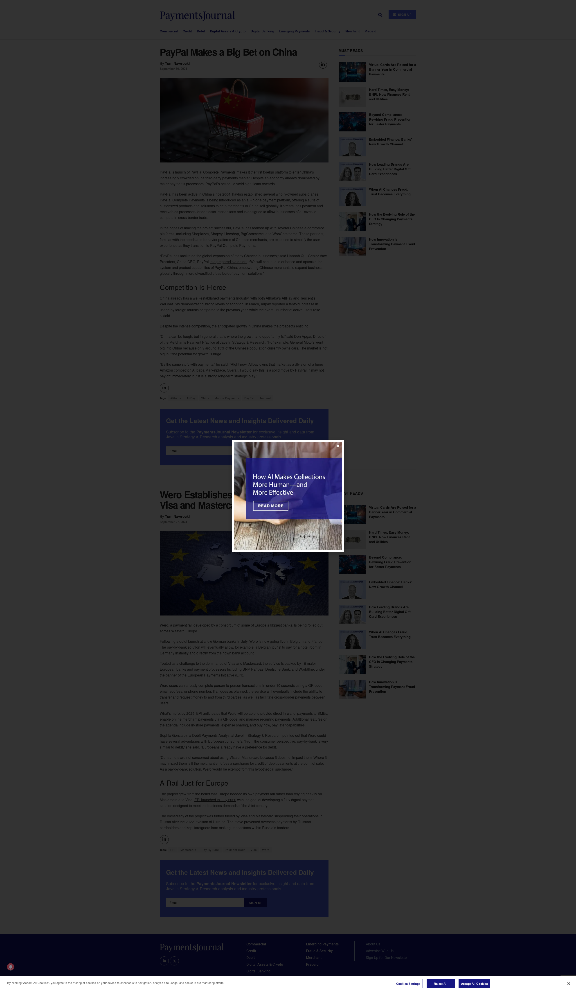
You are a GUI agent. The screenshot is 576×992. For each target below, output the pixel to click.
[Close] (569, 983)
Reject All (440, 983)
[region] (288, 984)
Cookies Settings (408, 983)
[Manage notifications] (10, 966)
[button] (338, 446)
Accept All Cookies (474, 983)
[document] (288, 496)
